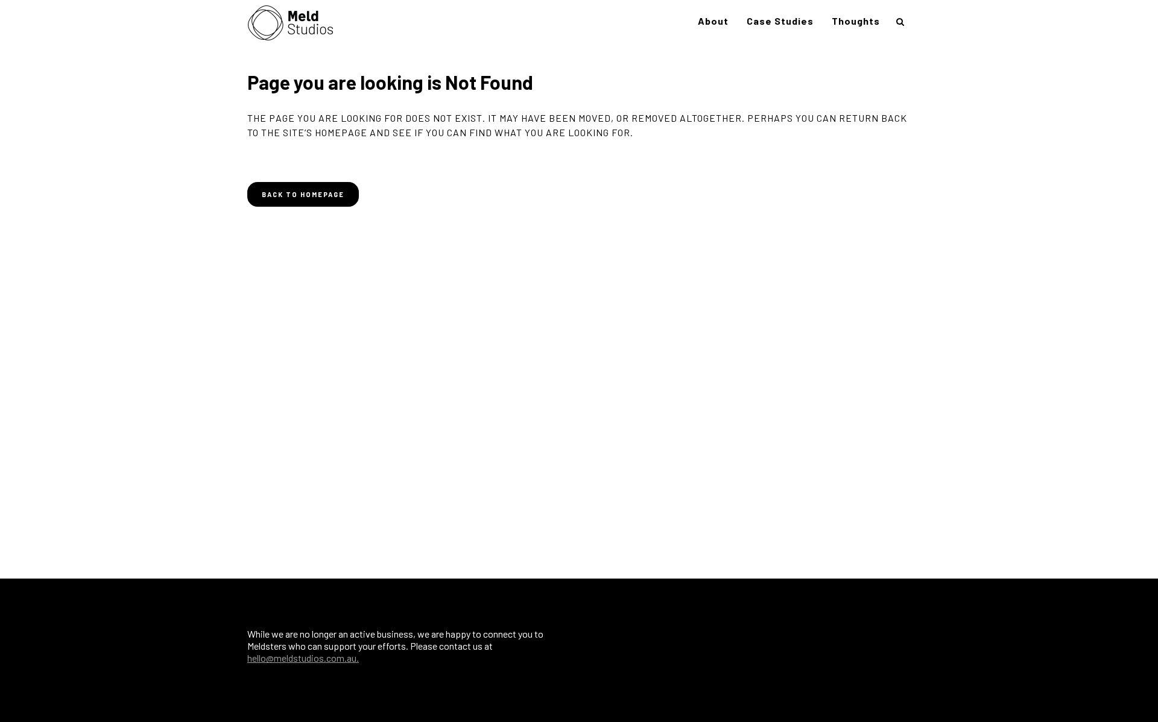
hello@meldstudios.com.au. (303, 658)
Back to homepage (303, 194)
